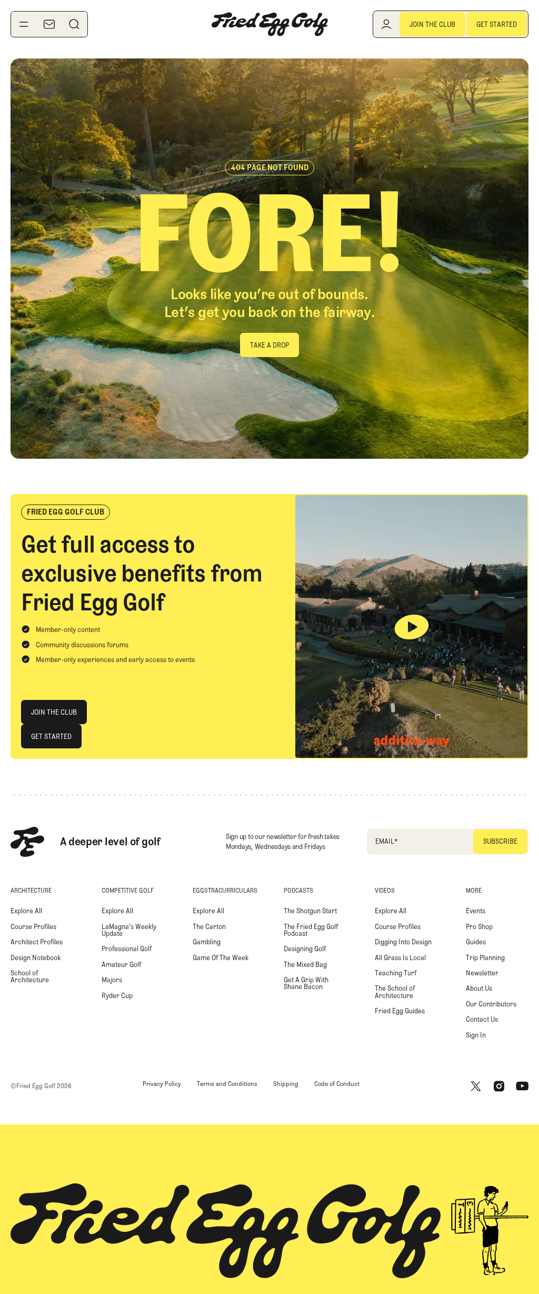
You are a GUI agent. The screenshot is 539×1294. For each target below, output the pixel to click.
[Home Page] (269, 24)
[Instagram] (499, 1086)
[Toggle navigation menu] (24, 24)
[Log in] (386, 24)
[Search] (74, 24)
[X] (476, 1086)
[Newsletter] (49, 24)
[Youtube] (522, 1086)
